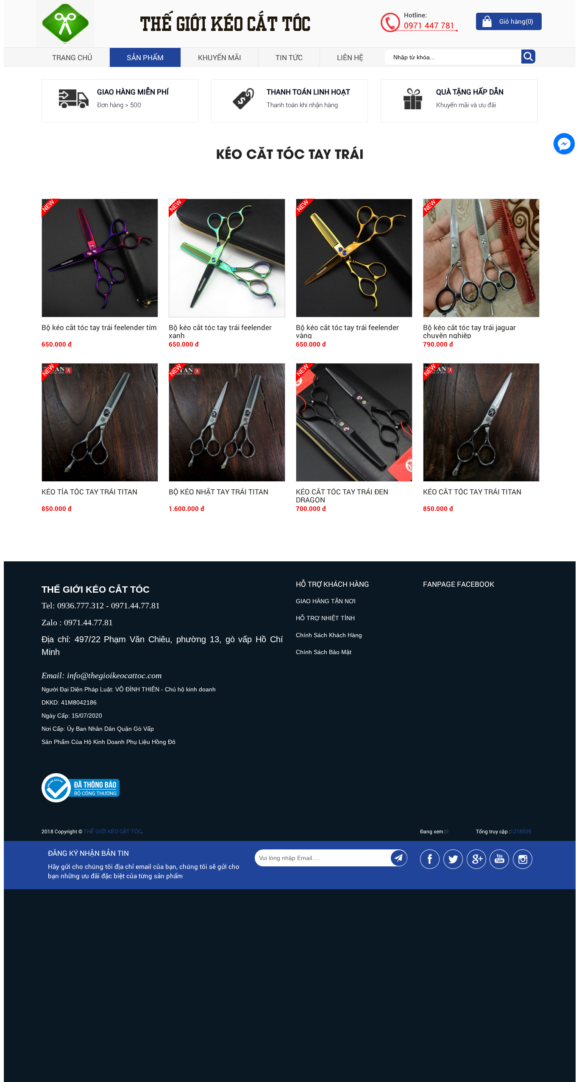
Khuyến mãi (219, 57)
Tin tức (289, 57)
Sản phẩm (145, 57)
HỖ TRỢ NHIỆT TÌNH (325, 618)
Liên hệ (350, 57)
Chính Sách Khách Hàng (329, 635)
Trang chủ (72, 57)
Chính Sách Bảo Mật (323, 652)
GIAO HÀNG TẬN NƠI (326, 601)
